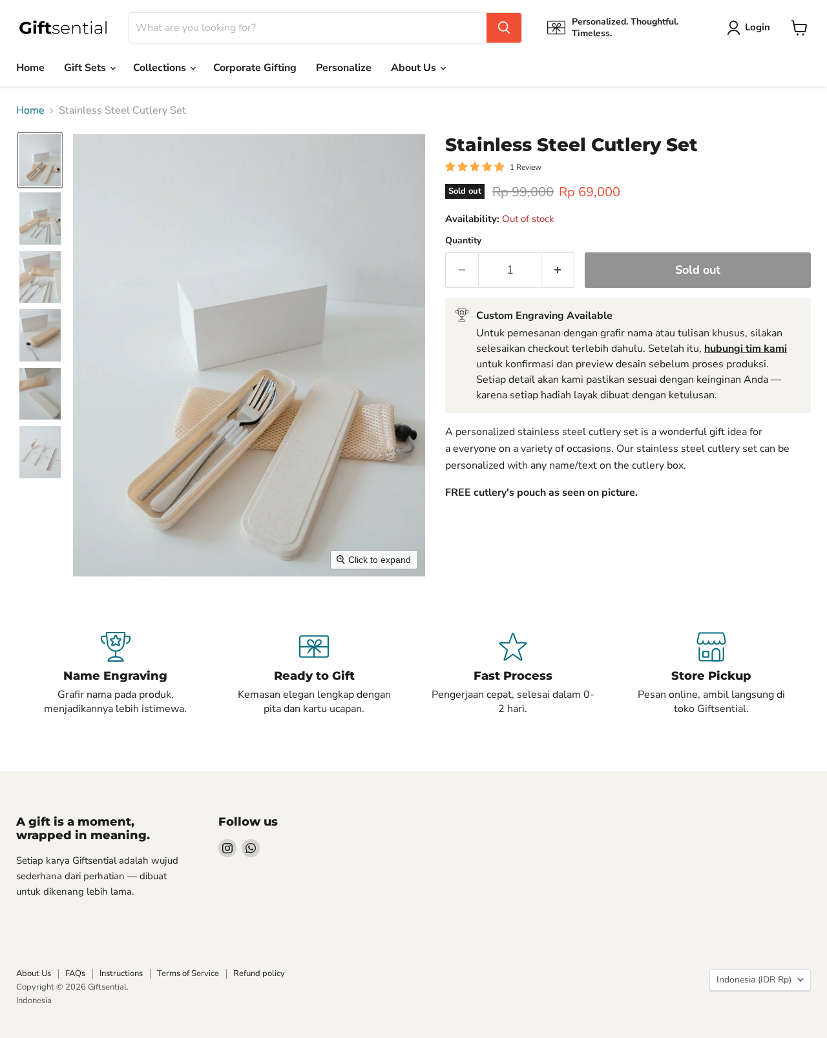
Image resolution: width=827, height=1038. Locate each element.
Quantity (463, 241)
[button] (751, 28)
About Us (415, 68)
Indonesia (34, 1000)
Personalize (344, 68)
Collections (161, 68)
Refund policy (259, 973)
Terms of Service (188, 973)
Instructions (121, 973)
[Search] (504, 28)
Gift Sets (86, 68)
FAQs (75, 973)
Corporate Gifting (255, 68)
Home (30, 68)
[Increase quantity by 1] (557, 270)
